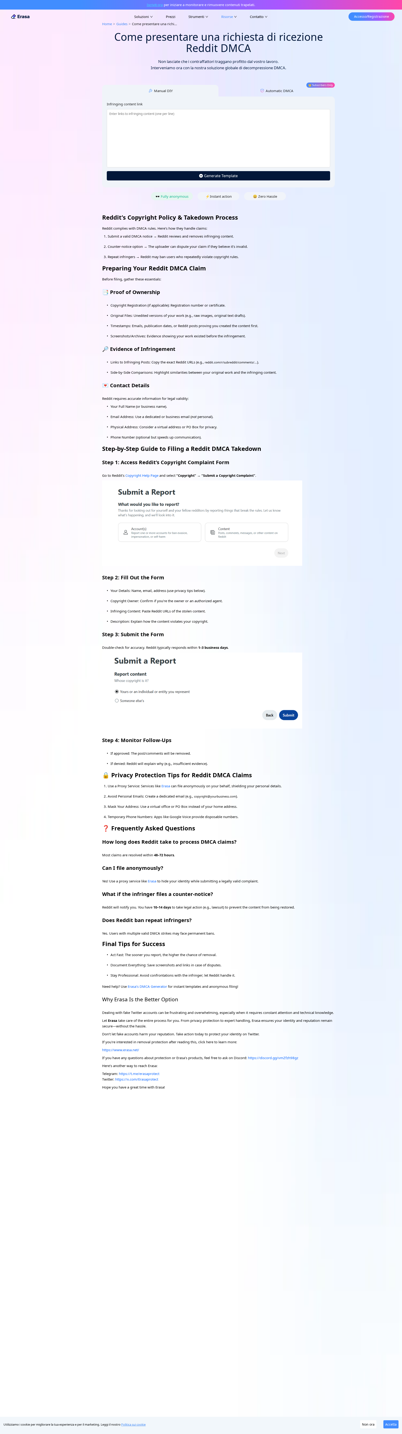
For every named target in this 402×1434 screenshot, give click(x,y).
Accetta (391, 1424)
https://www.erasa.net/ (120, 1049)
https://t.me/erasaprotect (139, 1073)
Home (107, 23)
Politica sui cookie (133, 1424)
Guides (121, 23)
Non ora (368, 1424)
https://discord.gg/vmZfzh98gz (273, 1057)
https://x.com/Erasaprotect (136, 1079)
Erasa (152, 881)
